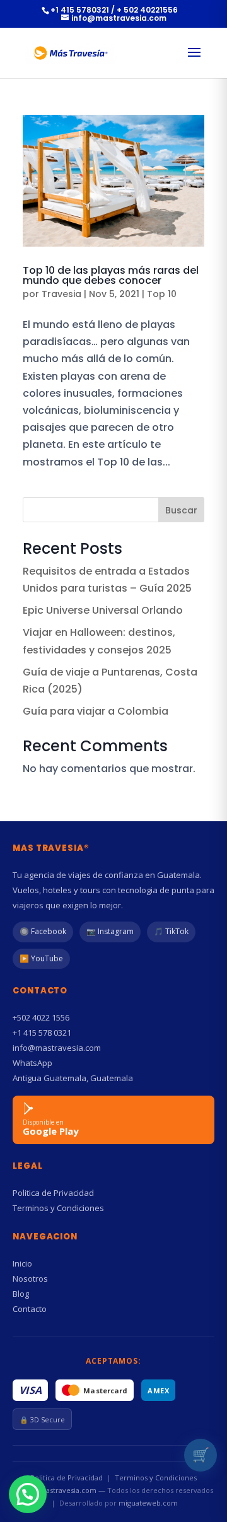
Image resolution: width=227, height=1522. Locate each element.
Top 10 (162, 294)
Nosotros (30, 1278)
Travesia (61, 294)
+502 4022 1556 (41, 1017)
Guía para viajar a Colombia (95, 711)
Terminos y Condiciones (58, 1208)
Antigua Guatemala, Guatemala (73, 1078)
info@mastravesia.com (57, 1047)
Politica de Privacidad (53, 1192)
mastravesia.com (67, 1490)
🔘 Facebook (43, 931)
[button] (28, 1494)
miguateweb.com (148, 1502)
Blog (21, 1293)
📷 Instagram (110, 931)
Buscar (181, 510)
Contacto (30, 1308)
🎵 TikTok (171, 931)
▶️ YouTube (41, 958)
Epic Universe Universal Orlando (103, 610)
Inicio (22, 1263)
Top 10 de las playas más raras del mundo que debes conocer (111, 275)
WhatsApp (32, 1062)
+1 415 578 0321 (42, 1032)
